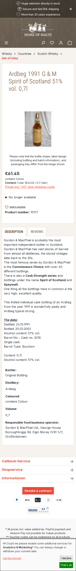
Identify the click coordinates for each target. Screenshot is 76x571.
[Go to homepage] (38, 29)
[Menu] (6, 42)
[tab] (14, 231)
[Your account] (60, 42)
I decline (66, 558)
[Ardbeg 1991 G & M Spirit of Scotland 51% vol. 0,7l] (38, 129)
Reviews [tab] (37, 232)
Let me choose (12, 558)
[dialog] (38, 555)
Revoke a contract (38, 491)
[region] (38, 129)
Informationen (13, 478)
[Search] (43, 42)
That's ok (66, 565)
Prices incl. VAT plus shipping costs (30, 187)
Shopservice (12, 470)
